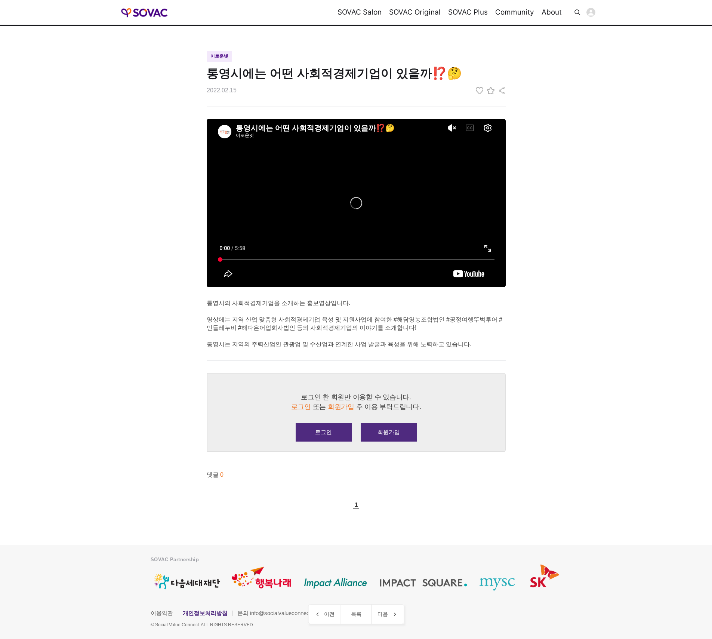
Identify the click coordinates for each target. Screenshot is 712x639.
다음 (382, 614)
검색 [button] (577, 12)
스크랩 (490, 90)
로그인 (590, 12)
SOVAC (145, 12)
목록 (356, 614)
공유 (502, 90)
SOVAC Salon (359, 12)
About (552, 12)
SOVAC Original (415, 12)
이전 (329, 614)
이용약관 (162, 613)
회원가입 (388, 432)
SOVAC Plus (468, 12)
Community (514, 12)
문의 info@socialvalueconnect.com (280, 613)
